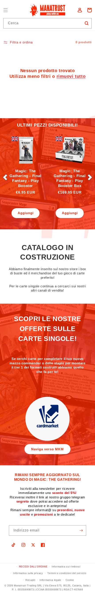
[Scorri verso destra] (90, 177)
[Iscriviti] (81, 530)
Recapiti (30, 580)
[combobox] (47, 23)
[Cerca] (86, 23)
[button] (5, 10)
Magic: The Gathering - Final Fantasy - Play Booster (25, 178)
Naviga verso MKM (47, 449)
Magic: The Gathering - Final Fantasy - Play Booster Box (70, 178)
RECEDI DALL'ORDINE (33, 566)
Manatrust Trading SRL (28, 585)
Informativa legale (50, 580)
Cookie (70, 580)
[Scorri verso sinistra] (5, 177)
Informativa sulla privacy (28, 573)
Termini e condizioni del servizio (66, 573)
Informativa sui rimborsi (66, 566)
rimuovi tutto (71, 76)
